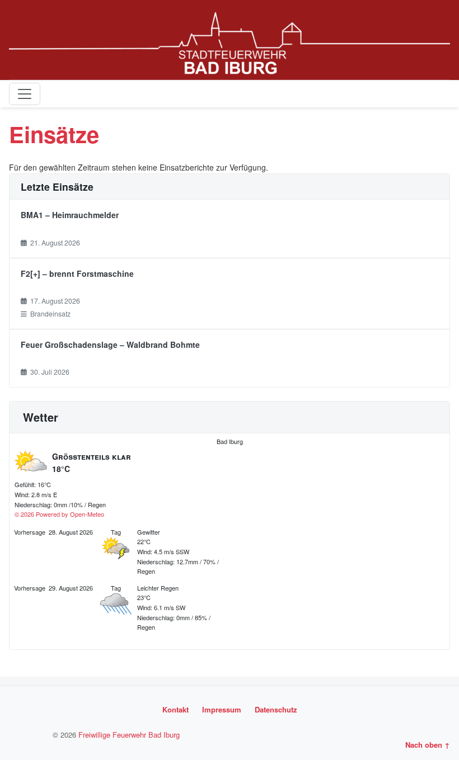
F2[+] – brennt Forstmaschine (77, 273)
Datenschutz (276, 709)
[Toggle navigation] (24, 94)
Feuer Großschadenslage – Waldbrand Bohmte (110, 344)
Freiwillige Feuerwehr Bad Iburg (129, 734)
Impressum (221, 709)
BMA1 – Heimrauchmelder (70, 214)
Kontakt (175, 709)
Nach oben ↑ (427, 744)
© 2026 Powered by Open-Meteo (59, 513)
